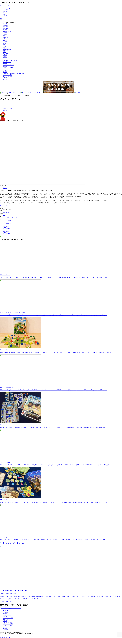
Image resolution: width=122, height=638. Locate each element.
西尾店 (4, 52)
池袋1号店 (5, 26)
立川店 (4, 43)
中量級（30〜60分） (8, 108)
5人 (4, 107)
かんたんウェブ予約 (8, 618)
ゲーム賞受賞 (9, 220)
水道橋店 (5, 34)
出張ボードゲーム (7, 622)
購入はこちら (3, 205)
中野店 (4, 38)
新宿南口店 (5, 29)
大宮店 (4, 47)
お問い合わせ (6, 79)
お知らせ (5, 616)
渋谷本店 (5, 24)
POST (5, 227)
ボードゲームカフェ (5, 5)
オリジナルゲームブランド (9, 76)
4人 (4, 105)
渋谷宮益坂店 (6, 25)
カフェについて (7, 610)
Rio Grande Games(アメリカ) (10, 217)
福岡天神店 (5, 58)
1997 (4, 215)
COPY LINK (7, 226)
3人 (4, 104)
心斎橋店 (5, 55)
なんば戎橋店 (6, 53)
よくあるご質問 (7, 70)
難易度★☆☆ (6, 110)
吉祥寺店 (5, 41)
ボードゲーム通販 (7, 75)
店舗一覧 (5, 613)
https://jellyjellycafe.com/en (6, 637)
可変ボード (8, 223)
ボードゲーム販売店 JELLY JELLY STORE (13, 73)
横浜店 (4, 44)
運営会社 (5, 628)
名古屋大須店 (6, 50)
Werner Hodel (6, 212)
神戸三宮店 (5, 56)
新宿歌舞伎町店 (7, 31)
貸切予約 (5, 72)
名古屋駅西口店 (7, 49)
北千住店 (5, 40)
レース (7, 222)
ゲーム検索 (5, 612)
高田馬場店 (5, 37)
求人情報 (5, 78)
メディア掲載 (6, 619)
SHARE (8, 228)
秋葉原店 (5, 32)
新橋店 (4, 35)
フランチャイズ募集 (8, 624)
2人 (4, 102)
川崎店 (4, 46)
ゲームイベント (7, 615)
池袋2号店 (5, 28)
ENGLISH (5, 629)
